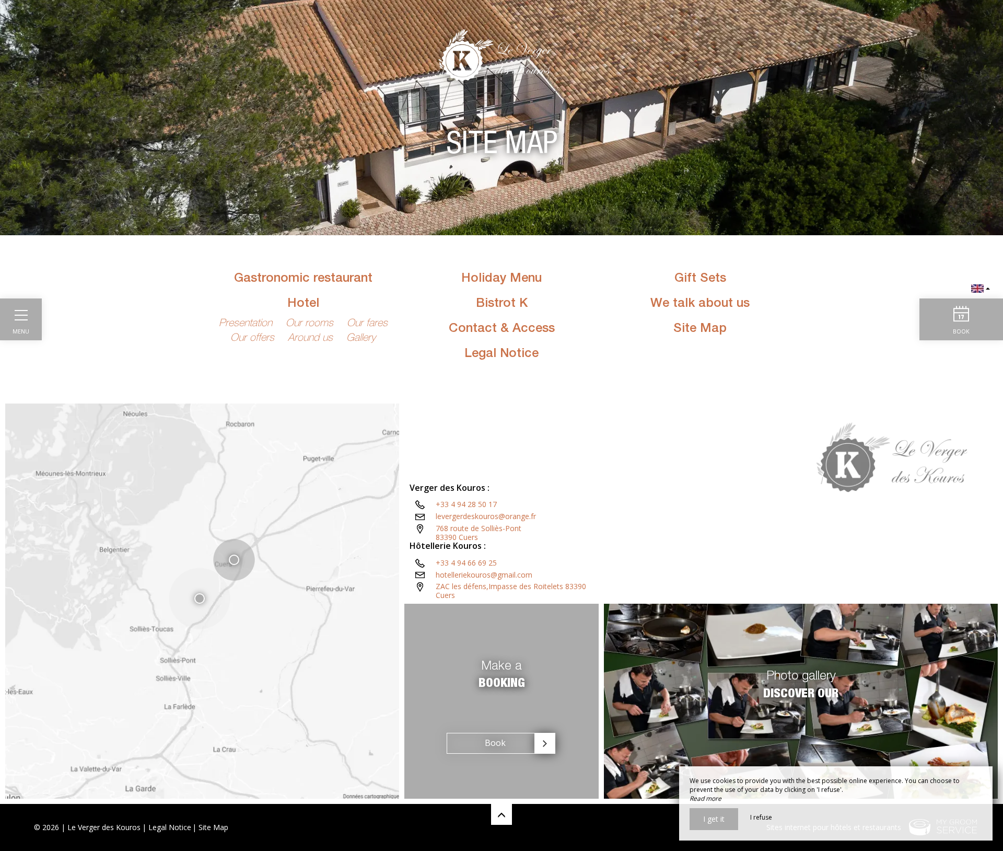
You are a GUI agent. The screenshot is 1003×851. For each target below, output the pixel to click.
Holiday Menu (501, 279)
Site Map (213, 827)
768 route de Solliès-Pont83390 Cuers (478, 532)
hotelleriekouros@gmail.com (484, 575)
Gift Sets (700, 279)
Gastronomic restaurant (303, 279)
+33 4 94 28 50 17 (466, 504)
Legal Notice (501, 354)
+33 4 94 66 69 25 (466, 563)
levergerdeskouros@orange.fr (486, 516)
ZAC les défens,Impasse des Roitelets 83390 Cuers (511, 590)
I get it (714, 819)
